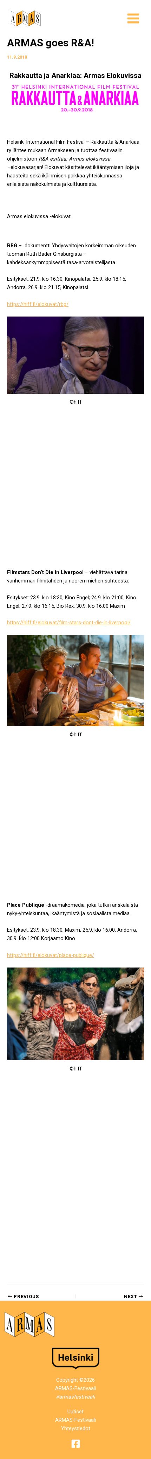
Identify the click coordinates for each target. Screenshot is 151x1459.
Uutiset (75, 1411)
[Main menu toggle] (133, 18)
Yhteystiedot (75, 1428)
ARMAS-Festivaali (75, 1420)
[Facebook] (75, 1443)
